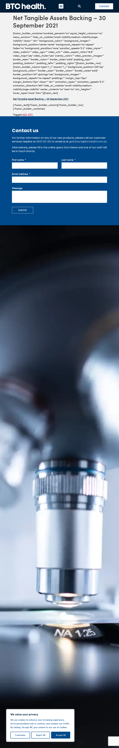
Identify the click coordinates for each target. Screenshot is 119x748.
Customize (20, 735)
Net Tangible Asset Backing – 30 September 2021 (40, 98)
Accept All (61, 735)
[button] (61, 6)
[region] (40, 725)
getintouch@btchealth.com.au (88, 141)
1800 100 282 (44, 141)
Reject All (40, 735)
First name (18, 159)
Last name (68, 159)
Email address (20, 174)
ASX (24, 114)
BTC (30, 114)
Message (17, 188)
